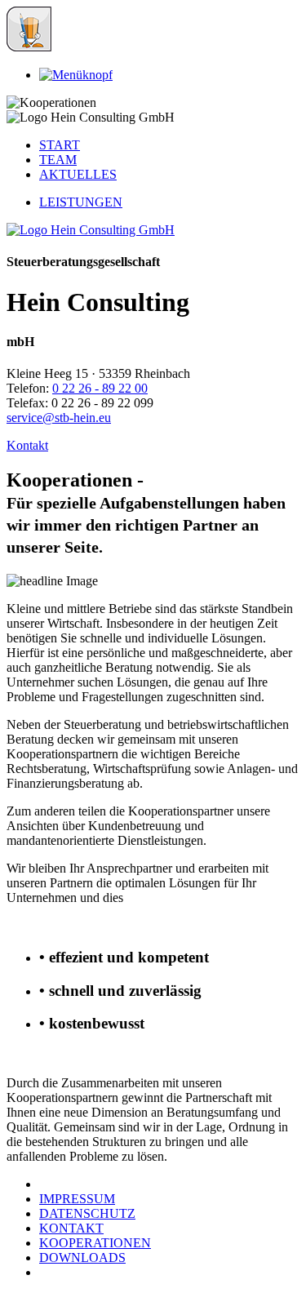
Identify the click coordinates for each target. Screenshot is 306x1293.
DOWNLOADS (82, 1257)
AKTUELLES (78, 174)
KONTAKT (71, 1228)
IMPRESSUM (77, 1199)
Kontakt (27, 445)
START (59, 145)
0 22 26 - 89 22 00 (100, 388)
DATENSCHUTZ (87, 1213)
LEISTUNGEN (80, 202)
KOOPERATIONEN (95, 1243)
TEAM (58, 160)
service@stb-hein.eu (59, 417)
